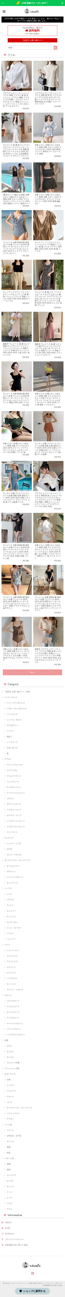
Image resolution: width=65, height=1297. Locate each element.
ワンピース (9, 838)
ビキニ (9, 1046)
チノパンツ (11, 984)
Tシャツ (10, 905)
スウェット (11, 967)
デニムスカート (13, 1006)
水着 (6, 1040)
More (32, 672)
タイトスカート (13, 1012)
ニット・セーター (14, 928)
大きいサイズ (12, 748)
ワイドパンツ (12, 961)
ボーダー (10, 1181)
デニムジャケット (14, 776)
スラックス (11, 973)
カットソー (11, 911)
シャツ (9, 894)
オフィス (10, 1141)
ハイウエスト (12, 978)
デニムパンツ (12, 956)
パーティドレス (11, 697)
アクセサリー (12, 725)
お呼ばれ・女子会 (14, 1136)
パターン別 (9, 1158)
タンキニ (10, 1051)
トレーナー (11, 939)
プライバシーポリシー (14, 1239)
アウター (8, 759)
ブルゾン (10, 798)
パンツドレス (12, 714)
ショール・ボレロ (14, 720)
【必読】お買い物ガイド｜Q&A (17, 691)
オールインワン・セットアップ (17, 860)
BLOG (7, 1228)
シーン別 (8, 1124)
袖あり (9, 736)
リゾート (10, 1130)
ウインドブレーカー (15, 765)
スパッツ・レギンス (15, 989)
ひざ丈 (9, 849)
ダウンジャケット (14, 804)
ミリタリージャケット (16, 821)
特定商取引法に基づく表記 (16, 1245)
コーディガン (12, 770)
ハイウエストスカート (16, 1034)
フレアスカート (13, 1001)
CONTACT (10, 1234)
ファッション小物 (12, 1068)
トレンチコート (13, 781)
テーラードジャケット (16, 793)
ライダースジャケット (16, 826)
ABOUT (8, 1222)
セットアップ (12, 883)
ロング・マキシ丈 (14, 854)
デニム (9, 1209)
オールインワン (13, 866)
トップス (8, 888)
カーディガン (12, 922)
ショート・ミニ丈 (14, 843)
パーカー (10, 933)
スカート (8, 995)
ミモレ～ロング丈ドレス (17, 708)
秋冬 (8, 1153)
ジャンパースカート (15, 877)
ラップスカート (13, 1018)
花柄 (8, 1164)
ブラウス (10, 899)
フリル (9, 1203)
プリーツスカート (14, 1029)
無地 (8, 1169)
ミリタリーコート (14, 810)
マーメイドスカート (15, 1023)
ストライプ (11, 1175)
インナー (10, 731)
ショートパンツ (13, 950)
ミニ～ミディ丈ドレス (16, 703)
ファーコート (12, 832)
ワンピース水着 (13, 1062)
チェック (10, 1186)
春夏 (8, 1147)
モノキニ (10, 1057)
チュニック (11, 916)
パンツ (7, 944)
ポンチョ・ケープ (14, 815)
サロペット (11, 871)
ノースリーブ (12, 742)
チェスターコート (14, 787)
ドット (9, 1192)
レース (9, 1198)
